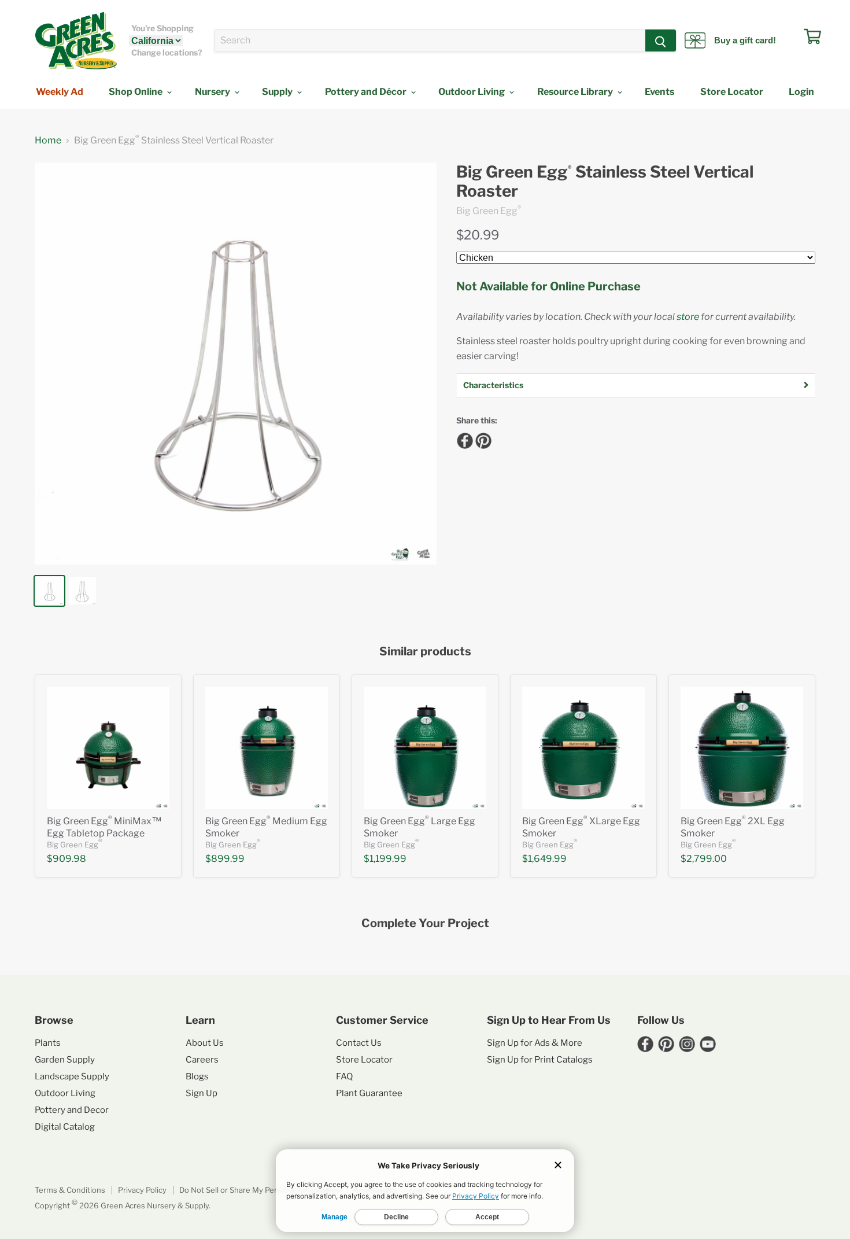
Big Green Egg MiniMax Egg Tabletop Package (104, 827)
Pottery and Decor (72, 1110)
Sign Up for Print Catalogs (540, 1059)
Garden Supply (65, 1059)
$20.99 (477, 234)
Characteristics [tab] (493, 385)
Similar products (425, 651)
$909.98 (66, 858)
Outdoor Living (472, 91)
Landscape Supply (72, 1076)
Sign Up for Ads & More (534, 1043)
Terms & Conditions (70, 1189)
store (688, 316)
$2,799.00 (704, 858)
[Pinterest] (482, 439)
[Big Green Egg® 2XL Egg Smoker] (742, 748)
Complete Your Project (425, 923)
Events (659, 91)
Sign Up (201, 1093)
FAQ (344, 1076)
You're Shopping (162, 28)
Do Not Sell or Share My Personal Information (259, 1189)
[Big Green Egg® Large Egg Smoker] (425, 748)
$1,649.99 (544, 858)
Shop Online (136, 91)
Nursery (213, 91)
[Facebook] (463, 439)
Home (48, 140)
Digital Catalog (65, 1127)
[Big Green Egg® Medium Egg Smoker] (266, 748)
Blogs (197, 1076)
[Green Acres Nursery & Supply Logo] (76, 40)
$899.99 (225, 858)
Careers (202, 1059)
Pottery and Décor (366, 91)
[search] (430, 40)
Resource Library (576, 91)
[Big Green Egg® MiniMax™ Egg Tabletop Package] (108, 748)
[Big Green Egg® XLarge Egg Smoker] (583, 748)
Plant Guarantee (369, 1093)
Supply (278, 91)
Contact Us (359, 1043)
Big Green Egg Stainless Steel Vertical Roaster (604, 182)
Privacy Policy (142, 1189)
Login (801, 91)
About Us (205, 1043)
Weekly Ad (59, 91)
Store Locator (731, 91)
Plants (48, 1043)
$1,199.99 (385, 858)
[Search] (660, 40)
